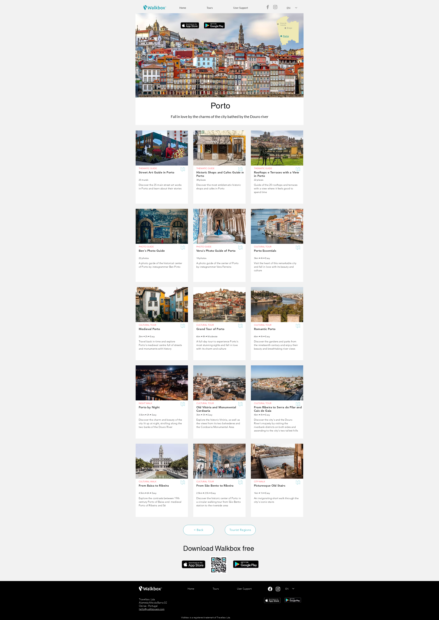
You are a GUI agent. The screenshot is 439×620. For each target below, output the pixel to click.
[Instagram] (275, 7)
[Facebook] (267, 7)
